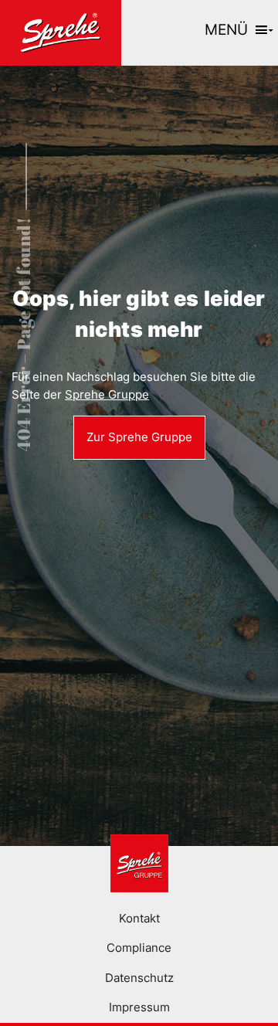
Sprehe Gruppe (107, 394)
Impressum (139, 1007)
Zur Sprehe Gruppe (139, 437)
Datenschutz (139, 977)
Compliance (139, 947)
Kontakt (139, 918)
